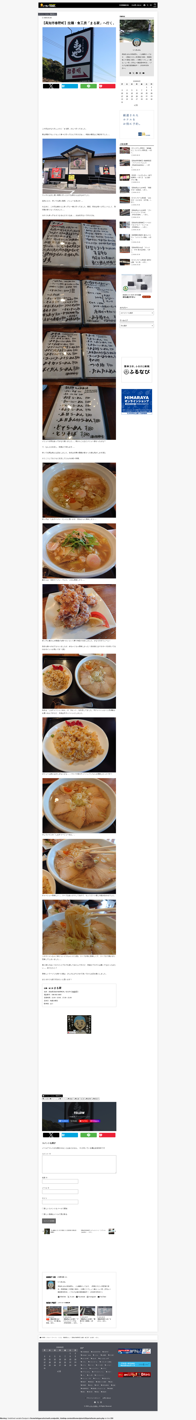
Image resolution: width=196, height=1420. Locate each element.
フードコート (100, 1375)
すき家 (112, 1355)
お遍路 (104, 1355)
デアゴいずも (86, 1372)
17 (122, 96)
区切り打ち (107, 1378)
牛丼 (97, 1385)
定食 (111, 1382)
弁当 (91, 1385)
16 (151, 93)
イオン (84, 1362)
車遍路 (111, 1388)
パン (83, 1375)
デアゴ (104, 1368)
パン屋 (90, 1375)
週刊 (83, 1392)
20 (137, 96)
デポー (109, 1372)
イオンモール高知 (106, 1362)
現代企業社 (105, 1385)
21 (142, 96)
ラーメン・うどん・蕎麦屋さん (47, 14)
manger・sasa (86, 1355)
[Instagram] (151, 5)
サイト (44, 1198)
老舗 (114, 1385)
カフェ (84, 1365)
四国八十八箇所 (101, 1382)
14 (142, 93)
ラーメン (63, 1099)
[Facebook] (144, 5)
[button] (155, 5)
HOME (43, 1337)
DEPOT (106, 1352)
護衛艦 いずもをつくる (98, 1388)
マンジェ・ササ (86, 1378)
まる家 (46, 1099)
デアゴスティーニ (99, 1372)
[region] (79, 107)
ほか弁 (94, 1358)
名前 (45, 1177)
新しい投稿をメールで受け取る (55, 1214)
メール (45, 1188)
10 (122, 93)
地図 (73, 992)
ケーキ (92, 1365)
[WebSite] (62, 1297)
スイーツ (84, 1368)
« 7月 (136, 105)
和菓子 (84, 1382)
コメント (46, 1154)
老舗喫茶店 (85, 1388)
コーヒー (108, 1365)
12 (132, 93)
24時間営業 (85, 1352)
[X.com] (148, 5)
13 (137, 93)
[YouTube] (84, 1121)
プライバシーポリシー (93, 1398)
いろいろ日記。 (94, 1406)
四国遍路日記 (125, 5)
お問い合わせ (137, 5)
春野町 (90, 1099)
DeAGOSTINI (96, 1352)
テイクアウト (95, 1368)
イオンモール (93, 1362)
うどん (96, 1355)
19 (132, 96)
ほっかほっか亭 (104, 1358)
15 (147, 93)
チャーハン (54, 1099)
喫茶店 (92, 1382)
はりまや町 (85, 1358)
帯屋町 (84, 1385)
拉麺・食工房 (80, 1099)
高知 (97, 1392)
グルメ (48, 1337)
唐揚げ (71, 1099)
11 (127, 93)
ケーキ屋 (99, 1365)
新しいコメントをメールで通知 (55, 1208)
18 (127, 96)
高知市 (97, 1099)
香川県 (90, 1392)
